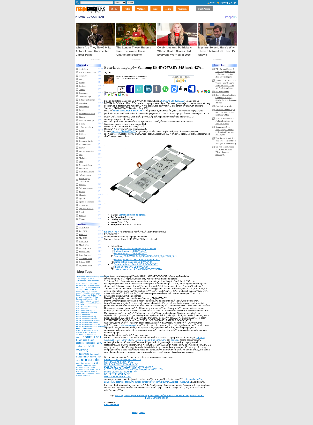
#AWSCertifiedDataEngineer (87, 322)
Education (83, 103)
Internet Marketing (86, 151)
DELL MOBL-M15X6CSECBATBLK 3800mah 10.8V (128, 367)
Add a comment (111, 404)
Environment (84, 106)
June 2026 (83, 234)
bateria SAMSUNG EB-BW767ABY (132, 267)
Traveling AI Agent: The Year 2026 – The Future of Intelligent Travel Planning (226, 141)
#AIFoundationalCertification (90, 303)
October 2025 (84, 262)
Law (80, 154)
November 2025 (85, 258)
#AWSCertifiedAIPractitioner (86, 318)
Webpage (141, 9)
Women (82, 218)
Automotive (83, 75)
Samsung (155, 340)
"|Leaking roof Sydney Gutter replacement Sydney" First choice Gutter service (88, 295)
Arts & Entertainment (87, 72)
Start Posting (204, 9)
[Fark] (105, 95)
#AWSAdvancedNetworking (86, 307)
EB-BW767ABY (111, 232)
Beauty (82, 79)
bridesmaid (95, 354)
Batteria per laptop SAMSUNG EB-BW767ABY (136, 264)
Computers (83, 93)
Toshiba (174, 340)
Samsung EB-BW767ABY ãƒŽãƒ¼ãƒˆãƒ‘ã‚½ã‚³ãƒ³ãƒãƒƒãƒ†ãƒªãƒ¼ (145, 256)
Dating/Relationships (87, 99)
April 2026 (83, 241)
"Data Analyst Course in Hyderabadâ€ (85, 280)
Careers (82, 89)
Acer (202, 337)
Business (82, 86)
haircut (93, 357)
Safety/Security (85, 175)
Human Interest (85, 144)
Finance (82, 117)
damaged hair (82, 357)
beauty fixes (81, 340)
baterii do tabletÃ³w (125, 382)
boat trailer (90, 343)
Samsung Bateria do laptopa (132, 215)
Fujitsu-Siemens (142, 340)
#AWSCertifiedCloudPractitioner (88, 320)
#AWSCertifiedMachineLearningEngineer (91, 326)
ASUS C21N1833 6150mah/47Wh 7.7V (122, 359)
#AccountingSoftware (84, 328)
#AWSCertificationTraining (86, 316)
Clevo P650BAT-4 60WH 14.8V (118, 362)
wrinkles (96, 363)
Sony (163, 340)
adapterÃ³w (109, 382)
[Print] (123, 95)
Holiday (82, 137)
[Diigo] (174, 92)
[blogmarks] (109, 95)
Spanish (82, 198)
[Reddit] (122, 92)
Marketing (83, 158)
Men (81, 161)
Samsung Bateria (160, 398)
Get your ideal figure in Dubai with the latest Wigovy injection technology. (225, 150)
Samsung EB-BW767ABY (173, 101)
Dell (118, 340)
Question (182, 9)
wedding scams (83, 363)
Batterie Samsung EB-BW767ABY (130, 251)
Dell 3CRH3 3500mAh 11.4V (117, 376)
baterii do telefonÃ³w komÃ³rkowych (152, 382)
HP (198, 337)
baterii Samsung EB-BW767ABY (129, 110)
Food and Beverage (86, 120)
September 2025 (85, 265)
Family (82, 110)
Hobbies (82, 134)
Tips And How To (86, 208)
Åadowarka (185, 382)
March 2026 (84, 244)
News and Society (86, 164)
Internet (82, 147)
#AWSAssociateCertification (86, 313)
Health (81, 130)
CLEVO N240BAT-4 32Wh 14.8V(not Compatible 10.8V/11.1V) (133, 369)
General (82, 123)
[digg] (183, 92)
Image (155, 9)
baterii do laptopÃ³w (193, 379)
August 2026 (84, 227)
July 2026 (83, 231)
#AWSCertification (83, 315)
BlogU (114, 9)
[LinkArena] (112, 95)
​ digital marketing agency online (85, 368)
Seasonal (82, 184)
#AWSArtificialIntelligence (85, 311)
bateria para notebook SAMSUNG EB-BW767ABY (138, 269)
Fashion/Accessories (87, 113)
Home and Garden (86, 140)
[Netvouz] (119, 95)
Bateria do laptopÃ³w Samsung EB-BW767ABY (168, 395)
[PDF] (127, 95)
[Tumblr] (157, 92)
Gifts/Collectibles (86, 127)
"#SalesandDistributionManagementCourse (92, 277)
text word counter (222, 91)
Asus (106, 340)
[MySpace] (192, 92)
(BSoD (78, 337)
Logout (142, 413)
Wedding (82, 215)
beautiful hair (92, 337)
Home (212, 3)
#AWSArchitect (82, 309)
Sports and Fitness (86, 201)
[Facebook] (130, 92)
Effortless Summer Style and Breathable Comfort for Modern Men (225, 112)
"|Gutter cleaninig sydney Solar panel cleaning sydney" (86, 291)
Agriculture (83, 69)
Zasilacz (174, 382)
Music (168, 9)
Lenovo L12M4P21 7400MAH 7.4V (120, 372)
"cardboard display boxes (86, 284)
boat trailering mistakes (85, 349)
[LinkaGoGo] (116, 95)
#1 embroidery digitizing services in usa (87, 301)
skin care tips (90, 360)
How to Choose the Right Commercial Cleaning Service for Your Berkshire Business (226, 98)
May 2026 (83, 238)
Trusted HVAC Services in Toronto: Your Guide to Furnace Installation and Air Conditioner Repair (226, 84)
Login (233, 3)
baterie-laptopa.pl (128, 325)
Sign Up (223, 3)
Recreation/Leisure (86, 171)
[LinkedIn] (148, 92)
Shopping (83, 194)
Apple (113, 340)
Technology (83, 205)
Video (127, 9)
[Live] (198, 92)
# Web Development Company (87, 298)
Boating (82, 82)
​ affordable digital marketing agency (86, 366)
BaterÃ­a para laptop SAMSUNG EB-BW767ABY (137, 259)
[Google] (205, 92)
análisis (79, 365)
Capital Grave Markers (225, 106)
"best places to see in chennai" (87, 282)
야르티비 (86, 375)
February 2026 (85, 248)
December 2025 (85, 255)
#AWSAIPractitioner (83, 305)
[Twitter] (139, 92)
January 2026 (84, 251)
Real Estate (83, 168)
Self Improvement (86, 188)
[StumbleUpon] (209, 92)
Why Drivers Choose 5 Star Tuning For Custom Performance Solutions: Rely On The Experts (225, 73)
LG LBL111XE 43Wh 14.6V (117, 374)
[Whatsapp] (166, 92)
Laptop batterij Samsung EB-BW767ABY (133, 262)
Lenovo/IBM (127, 340)
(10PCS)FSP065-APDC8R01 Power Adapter (86, 333)
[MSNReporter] (201, 92)
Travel (81, 212)
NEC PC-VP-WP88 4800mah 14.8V (121, 364)
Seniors (82, 191)
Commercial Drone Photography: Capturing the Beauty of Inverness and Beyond (225, 130)
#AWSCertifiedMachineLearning (88, 324)
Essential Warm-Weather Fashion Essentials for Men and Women (225, 121)
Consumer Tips (85, 96)
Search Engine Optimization (84, 179)
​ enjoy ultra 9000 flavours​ (88, 370)
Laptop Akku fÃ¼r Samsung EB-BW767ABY (135, 248)
